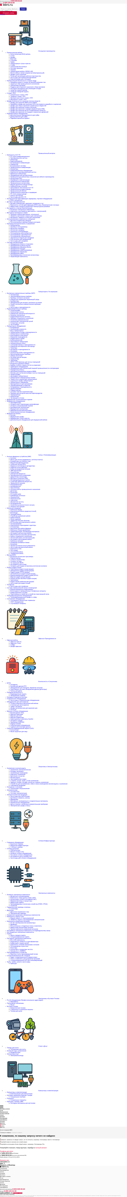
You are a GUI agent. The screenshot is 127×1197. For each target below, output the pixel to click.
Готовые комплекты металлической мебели (24, 703)
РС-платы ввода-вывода (18, 194)
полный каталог (41, 1148)
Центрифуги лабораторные (19, 376)
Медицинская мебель (14, 413)
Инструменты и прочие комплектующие (19, 208)
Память (9, 933)
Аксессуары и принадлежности (20, 307)
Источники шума (15, 494)
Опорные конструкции (17, 506)
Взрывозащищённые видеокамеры (21, 589)
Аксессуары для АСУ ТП (18, 197)
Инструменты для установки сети (21, 856)
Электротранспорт (13, 1054)
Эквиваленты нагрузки (17, 483)
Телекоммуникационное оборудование (19, 595)
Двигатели (10, 910)
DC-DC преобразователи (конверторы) (22, 923)
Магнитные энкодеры (17, 228)
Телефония (10, 584)
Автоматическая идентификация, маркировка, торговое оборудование (29, 198)
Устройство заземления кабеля (20, 516)
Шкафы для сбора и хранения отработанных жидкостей (28, 105)
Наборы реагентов (16, 355)
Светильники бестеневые (18, 66)
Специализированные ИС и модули (18, 955)
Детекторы (13, 491)
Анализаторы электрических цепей (21, 321)
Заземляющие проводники (19, 773)
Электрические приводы (18, 913)
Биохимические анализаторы (19, 407)
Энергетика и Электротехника (47, 766)
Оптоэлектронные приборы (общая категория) (25, 222)
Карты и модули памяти (18, 935)
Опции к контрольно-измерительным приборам (25, 304)
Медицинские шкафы (17, 416)
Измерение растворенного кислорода (22, 346)
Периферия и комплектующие (20, 180)
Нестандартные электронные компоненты (20, 932)
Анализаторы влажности (18, 329)
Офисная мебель (12, 640)
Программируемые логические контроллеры (24, 255)
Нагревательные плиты (17, 343)
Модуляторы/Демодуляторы (19, 463)
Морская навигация (16, 714)
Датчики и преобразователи (16, 202)
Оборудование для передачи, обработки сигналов (26, 687)
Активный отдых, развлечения (16, 1051)
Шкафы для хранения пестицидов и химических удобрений (29, 112)
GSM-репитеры (15, 850)
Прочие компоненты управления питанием (24, 929)
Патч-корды (14, 550)
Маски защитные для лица (18, 731)
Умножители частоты (17, 502)
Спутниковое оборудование (16, 599)
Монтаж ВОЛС (11, 555)
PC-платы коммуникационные (20, 156)
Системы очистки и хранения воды (21, 391)
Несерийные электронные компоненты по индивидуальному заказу (28, 930)
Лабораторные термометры (19, 382)
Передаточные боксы (17, 370)
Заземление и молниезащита (16, 768)
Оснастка (13, 709)
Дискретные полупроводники (19, 896)
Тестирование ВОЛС (17, 563)
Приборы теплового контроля (19, 298)
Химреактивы (14, 359)
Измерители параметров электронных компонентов (23, 915)
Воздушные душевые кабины (19, 363)
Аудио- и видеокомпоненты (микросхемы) (23, 957)
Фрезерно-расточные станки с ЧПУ (21, 98)
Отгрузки (2, 1121)
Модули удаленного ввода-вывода (21, 184)
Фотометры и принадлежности (20, 349)
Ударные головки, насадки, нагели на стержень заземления (29, 782)
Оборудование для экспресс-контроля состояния (26, 302)
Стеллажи (13, 60)
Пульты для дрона (16, 691)
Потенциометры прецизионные (20, 236)
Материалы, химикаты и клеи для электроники (25, 217)
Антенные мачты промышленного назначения (25, 489)
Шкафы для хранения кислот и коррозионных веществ (27, 110)
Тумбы (12, 62)
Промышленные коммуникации (20, 167)
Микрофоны (14, 1001)
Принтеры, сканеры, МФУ (15, 1101)
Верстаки (13, 59)
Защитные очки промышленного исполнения (24, 84)
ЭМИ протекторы (15, 470)
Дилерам (2, 1116)
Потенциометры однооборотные (20, 234)
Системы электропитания (18, 793)
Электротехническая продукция (17, 795)
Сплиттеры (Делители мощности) (21, 481)
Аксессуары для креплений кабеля (21, 547)
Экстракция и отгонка (17, 398)
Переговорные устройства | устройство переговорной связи (29, 594)
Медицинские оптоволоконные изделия (19, 399)
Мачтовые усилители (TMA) (19, 478)
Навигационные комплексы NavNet (21, 719)
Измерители (14, 164)
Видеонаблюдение (16, 161)
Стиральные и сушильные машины (21, 1009)
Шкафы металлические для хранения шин (23, 708)
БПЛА (9, 683)
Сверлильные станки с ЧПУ (19, 95)
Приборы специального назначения (21, 318)
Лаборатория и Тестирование (47, 291)
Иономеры (13, 351)
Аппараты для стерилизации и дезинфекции (24, 404)
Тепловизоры (14, 295)
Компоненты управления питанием (18, 921)
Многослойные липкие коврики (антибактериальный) (27, 73)
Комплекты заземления (17, 774)
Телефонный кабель (16, 553)
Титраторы (13, 348)
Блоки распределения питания (20, 469)
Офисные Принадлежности (47, 638)
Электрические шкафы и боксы (20, 805)
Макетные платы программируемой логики (24, 954)
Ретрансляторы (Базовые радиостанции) (23, 578)
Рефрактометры (15, 390)
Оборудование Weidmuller (18, 252)
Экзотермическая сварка (18, 779)
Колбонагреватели (16, 340)
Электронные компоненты (46, 893)
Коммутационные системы (18, 592)
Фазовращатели (15, 486)
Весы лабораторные (17, 330)
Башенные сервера (16, 844)
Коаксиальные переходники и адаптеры (23, 525)
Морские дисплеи (16, 716)
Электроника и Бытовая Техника (48, 998)
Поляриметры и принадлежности (21, 387)
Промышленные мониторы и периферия (23, 192)
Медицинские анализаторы (19, 409)
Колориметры (14, 327)
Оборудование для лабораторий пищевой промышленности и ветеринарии (34, 368)
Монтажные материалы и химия (17, 213)
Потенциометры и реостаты (19, 946)
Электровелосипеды (16, 1055)
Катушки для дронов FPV (18, 686)
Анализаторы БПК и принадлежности (22, 352)
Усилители (13, 905)
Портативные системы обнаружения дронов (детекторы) (28, 689)
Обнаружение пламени (17, 695)
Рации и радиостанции (14, 567)
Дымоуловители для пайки (18, 116)
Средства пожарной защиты (19, 91)
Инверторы (14, 159)
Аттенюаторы (14, 527)
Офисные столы (15, 643)
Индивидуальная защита (18, 694)
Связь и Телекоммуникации (47, 455)
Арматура (13, 963)
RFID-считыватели (16, 200)
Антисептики (14, 730)
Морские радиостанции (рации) (20, 577)
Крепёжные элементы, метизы (20, 798)
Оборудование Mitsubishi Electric (20, 247)
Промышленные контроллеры (20, 183)
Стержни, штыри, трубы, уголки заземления (24, 780)
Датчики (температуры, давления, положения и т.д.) (26, 203)
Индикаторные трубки (17, 338)
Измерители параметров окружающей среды (24, 299)
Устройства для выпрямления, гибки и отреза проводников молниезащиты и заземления (38, 784)
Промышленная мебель (14, 52)
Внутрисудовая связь (17, 713)
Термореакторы (15, 395)
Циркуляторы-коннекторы (18, 477)
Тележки (13, 70)
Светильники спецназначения (20, 788)
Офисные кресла (15, 641)
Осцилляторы (14, 472)
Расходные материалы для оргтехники (22, 1103)
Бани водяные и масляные (19, 335)
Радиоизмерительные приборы (17, 309)
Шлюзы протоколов (16, 195)
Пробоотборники (15, 388)
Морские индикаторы (17, 717)
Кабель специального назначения (21, 536)
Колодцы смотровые (17, 771)
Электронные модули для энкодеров (22, 238)
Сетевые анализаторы (17, 559)
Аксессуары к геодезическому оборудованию (24, 700)
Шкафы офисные (16, 646)
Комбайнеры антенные (17, 495)
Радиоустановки (15, 723)
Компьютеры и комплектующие (48, 1090)
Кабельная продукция (14, 508)
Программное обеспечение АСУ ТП (21, 187)
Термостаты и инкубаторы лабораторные (23, 379)
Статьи (2, 1115)
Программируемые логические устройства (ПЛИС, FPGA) (29, 904)
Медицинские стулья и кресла (19, 418)
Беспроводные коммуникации (20, 162)
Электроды (13, 360)
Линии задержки (15, 519)
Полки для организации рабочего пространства (25, 76)
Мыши (12, 1005)
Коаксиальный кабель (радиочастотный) (23, 511)
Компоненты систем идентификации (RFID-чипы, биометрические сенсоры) (34, 205)
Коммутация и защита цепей (19, 943)
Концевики (13, 544)
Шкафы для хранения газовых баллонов (23, 107)
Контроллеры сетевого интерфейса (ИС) (23, 899)
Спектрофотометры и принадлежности (22, 345)
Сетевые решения (13, 848)
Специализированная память (19, 937)
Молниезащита (15, 777)
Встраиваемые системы (18, 166)
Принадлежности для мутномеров (21, 384)
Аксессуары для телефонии (19, 586)
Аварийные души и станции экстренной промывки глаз (28, 82)
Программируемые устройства (17, 952)
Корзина (3, 1124)
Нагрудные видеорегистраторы (17, 697)
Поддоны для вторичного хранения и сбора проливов (27, 87)
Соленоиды (14, 908)
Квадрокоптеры (15, 1052)
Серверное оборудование (15, 842)
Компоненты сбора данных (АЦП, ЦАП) (23, 898)
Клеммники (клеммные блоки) (19, 542)
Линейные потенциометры (18, 227)
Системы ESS (14, 791)
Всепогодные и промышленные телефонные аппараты (28, 591)
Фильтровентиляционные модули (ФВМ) (23, 371)
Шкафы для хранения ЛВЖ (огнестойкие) (23, 102)
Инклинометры (15, 225)
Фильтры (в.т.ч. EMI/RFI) (17, 951)
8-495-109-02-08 (9, 3)
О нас (1, 1110)
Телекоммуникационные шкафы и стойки (23, 597)
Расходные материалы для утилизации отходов (25, 88)
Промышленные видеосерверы (20, 189)
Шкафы (12, 57)
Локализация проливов (17, 85)
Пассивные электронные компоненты (19, 938)
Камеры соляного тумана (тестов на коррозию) (25, 365)
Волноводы (14, 513)
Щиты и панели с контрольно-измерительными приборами (29, 804)
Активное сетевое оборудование (20, 853)
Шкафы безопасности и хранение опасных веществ (23, 101)
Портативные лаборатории (19, 341)
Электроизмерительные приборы (21, 296)
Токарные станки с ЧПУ (17, 96)
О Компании (3, 1168)
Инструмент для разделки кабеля (21, 539)
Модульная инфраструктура (19, 845)
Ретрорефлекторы (16, 484)
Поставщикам (3, 1118)
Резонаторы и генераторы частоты (21, 949)
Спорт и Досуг (42, 1046)
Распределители (15, 503)
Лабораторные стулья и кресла (20, 63)
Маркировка (14, 799)
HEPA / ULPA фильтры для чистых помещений (25, 362)
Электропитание (12, 790)
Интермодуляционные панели (20, 480)
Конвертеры (14, 169)
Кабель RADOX (15, 517)
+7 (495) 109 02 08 (6, 1153)
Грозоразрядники (15, 523)
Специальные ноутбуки (17, 1097)
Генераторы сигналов (17, 323)
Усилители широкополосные (19, 320)
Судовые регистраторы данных (20, 727)
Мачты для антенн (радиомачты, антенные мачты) (26, 459)
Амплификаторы (15, 402)
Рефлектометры (15, 558)
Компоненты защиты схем (15, 916)
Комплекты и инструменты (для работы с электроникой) (28, 211)
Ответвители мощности (17, 473)
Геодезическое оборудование (16, 698)
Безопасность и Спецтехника (47, 681)
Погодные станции (16, 720)
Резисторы (13, 948)
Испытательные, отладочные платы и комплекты (26, 926)
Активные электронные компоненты (18, 894)
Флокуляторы (14, 396)
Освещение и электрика (14, 787)
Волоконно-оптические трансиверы (21, 556)
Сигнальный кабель (16, 552)
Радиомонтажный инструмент (20, 118)
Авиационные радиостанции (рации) (22, 570)
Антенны (13, 458)
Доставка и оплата (5, 1108)
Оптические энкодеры (17, 230)
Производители (4, 1112)
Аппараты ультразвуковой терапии (21, 406)
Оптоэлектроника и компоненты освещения (21, 219)
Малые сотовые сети (17, 851)
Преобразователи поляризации (20, 475)
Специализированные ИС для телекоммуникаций (26, 960)
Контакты (2, 1123)
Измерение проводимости (18, 337)
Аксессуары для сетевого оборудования (23, 858)
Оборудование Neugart (17, 248)
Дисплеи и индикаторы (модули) (20, 220)
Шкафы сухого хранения (18, 74)
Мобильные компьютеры (18, 173)
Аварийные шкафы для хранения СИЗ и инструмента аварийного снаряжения (35, 104)
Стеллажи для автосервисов (19, 705)
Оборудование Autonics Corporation (21, 244)
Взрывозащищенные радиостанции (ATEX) (24, 575)
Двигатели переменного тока (19, 912)
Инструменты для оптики (18, 564)
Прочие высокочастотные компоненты (22, 545)
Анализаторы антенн (17, 312)
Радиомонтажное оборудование (17, 113)
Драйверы (13, 924)
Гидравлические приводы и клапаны (18, 907)
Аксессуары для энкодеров (19, 241)
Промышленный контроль (46, 153)
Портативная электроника (15, 1003)
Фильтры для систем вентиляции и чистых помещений (27, 373)
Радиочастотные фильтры (18, 467)
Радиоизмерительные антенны (20, 316)
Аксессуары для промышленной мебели (23, 77)
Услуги (12, 305)
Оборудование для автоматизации (21, 175)
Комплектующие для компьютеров (21, 1093)
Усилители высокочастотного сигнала (22, 505)
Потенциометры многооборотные (21, 233)
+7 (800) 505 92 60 (6, 1155)
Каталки (12, 415)
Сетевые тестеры (16, 561)
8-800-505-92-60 (16, 1)
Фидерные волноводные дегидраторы (22, 466)
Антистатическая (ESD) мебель (20, 54)
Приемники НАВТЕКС (17, 722)
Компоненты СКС (16, 549)
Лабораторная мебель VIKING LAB (21, 71)
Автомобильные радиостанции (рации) (22, 574)
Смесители (13, 500)
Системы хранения (16, 68)
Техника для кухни (16, 1011)
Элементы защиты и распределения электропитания (27, 919)
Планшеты (10, 1098)
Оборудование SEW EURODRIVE (21, 250)
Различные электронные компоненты (22, 209)
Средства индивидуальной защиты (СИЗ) (20, 728)
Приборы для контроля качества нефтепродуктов (26, 393)
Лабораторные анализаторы (19, 334)
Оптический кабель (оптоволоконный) (22, 538)
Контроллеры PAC (16, 178)
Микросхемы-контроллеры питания (21, 927)
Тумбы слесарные (16, 706)
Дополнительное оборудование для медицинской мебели (28, 420)
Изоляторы (14, 492)
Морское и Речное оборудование (17, 711)
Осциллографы (15, 310)
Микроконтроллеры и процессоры (21, 901)
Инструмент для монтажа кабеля (20, 533)
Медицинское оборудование (16, 401)
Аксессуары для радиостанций (20, 583)
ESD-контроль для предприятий (20, 239)
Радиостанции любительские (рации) (22, 581)
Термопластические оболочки (19, 520)
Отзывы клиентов (4, 1113)
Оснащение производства (46, 51)
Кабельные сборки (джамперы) (20, 530)
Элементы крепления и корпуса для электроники (26, 216)
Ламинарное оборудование (19, 366)
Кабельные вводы (16, 509)
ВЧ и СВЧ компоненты (17, 940)
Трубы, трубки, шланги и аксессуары (18, 962)
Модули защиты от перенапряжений (22, 918)
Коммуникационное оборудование (21, 170)
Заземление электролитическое (20, 769)
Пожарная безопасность (15, 692)
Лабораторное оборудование (16, 326)
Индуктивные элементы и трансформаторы (24, 941)
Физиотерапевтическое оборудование (22, 412)
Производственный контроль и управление (21, 223)
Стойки (12, 65)
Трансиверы (14, 580)
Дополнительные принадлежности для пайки (24, 115)
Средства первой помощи (18, 90)
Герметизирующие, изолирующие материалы (24, 531)
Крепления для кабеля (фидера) (20, 528)
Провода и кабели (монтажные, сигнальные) (24, 214)
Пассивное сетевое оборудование (21, 855)
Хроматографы (15, 374)
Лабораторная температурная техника (22, 377)
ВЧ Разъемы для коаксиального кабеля (23, 522)
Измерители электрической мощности (22, 313)
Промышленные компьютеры (19, 181)
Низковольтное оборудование (20, 802)
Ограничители (14, 497)
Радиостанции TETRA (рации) (20, 572)
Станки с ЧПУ (11, 93)
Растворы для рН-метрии (18, 357)
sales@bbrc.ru (5, 1162)
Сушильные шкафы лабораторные (21, 381)
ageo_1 (2, 1163)
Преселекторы (15, 488)
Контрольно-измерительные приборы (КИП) (21, 293)
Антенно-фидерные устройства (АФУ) (19, 456)
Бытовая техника (12, 1006)
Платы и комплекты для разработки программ (25, 959)
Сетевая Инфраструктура (46, 841)
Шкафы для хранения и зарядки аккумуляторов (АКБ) (27, 109)
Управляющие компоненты (19, 256)
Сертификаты (3, 1119)
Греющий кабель (15, 514)
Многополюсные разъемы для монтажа (23, 534)
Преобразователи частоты (18, 158)
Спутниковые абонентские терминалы (22, 600)
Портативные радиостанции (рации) (22, 569)
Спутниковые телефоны (18, 603)
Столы (12, 55)
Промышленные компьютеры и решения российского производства (32, 177)
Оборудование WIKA (17, 253)
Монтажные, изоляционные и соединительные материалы (29, 801)
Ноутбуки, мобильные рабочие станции (19, 1095)
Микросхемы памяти (17, 902)
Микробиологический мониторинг (21, 410)
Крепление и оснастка (17, 776)
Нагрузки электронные (17, 315)
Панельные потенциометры (19, 231)
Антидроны (14, 684)
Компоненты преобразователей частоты (23, 172)
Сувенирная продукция (17, 785)
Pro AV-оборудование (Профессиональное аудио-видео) (25, 1000)
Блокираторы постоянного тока (20, 461)
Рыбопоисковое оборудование (20, 725)
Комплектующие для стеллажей (20, 79)
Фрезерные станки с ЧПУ (18, 99)
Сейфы (12, 645)
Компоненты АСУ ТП (13, 155)
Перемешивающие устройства (20, 385)
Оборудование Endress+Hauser (20, 245)
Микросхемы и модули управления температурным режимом (30, 206)
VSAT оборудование (16, 602)
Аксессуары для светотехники (20, 796)
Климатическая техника (17, 1008)
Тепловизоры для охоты (18, 1049)
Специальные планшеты (18, 1100)
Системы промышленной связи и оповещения (22, 588)
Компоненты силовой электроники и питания (24, 944)
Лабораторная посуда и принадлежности (23, 332)
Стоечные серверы (16, 847)
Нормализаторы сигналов (18, 186)
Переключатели (15, 498)
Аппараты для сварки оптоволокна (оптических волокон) (28, 566)
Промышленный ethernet (18, 191)
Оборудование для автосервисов (17, 702)
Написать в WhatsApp (7, 1165)
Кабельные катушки (16, 541)
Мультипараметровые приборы (20, 354)
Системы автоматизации (15, 242)
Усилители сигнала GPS (18, 464)
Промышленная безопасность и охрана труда (21, 80)
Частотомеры (14, 324)
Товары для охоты (13, 1047)
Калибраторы (14, 301)
